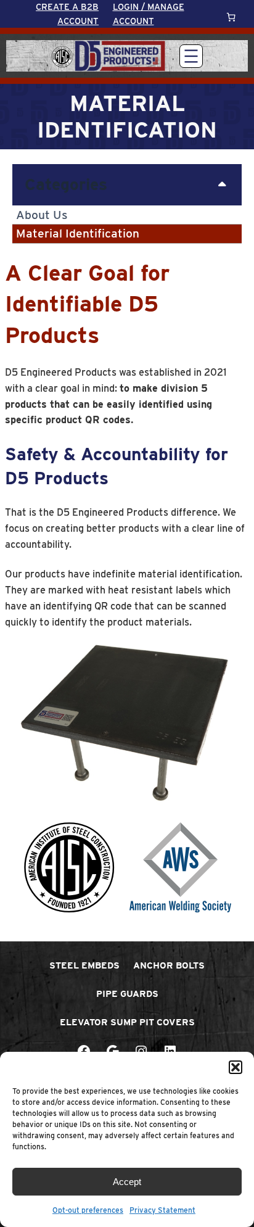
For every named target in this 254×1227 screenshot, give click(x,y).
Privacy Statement (162, 1210)
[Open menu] (191, 56)
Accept (127, 1181)
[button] (235, 1067)
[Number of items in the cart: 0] (231, 17)
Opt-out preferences (87, 1210)
